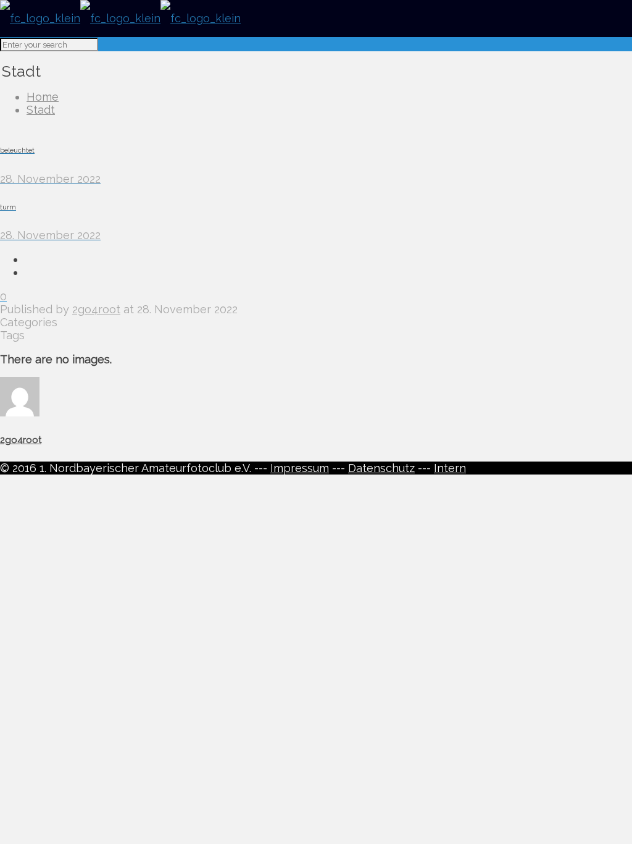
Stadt (41, 109)
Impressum (299, 468)
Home (43, 96)
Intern (450, 468)
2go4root (96, 309)
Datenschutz (381, 468)
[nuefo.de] (120, 18)
